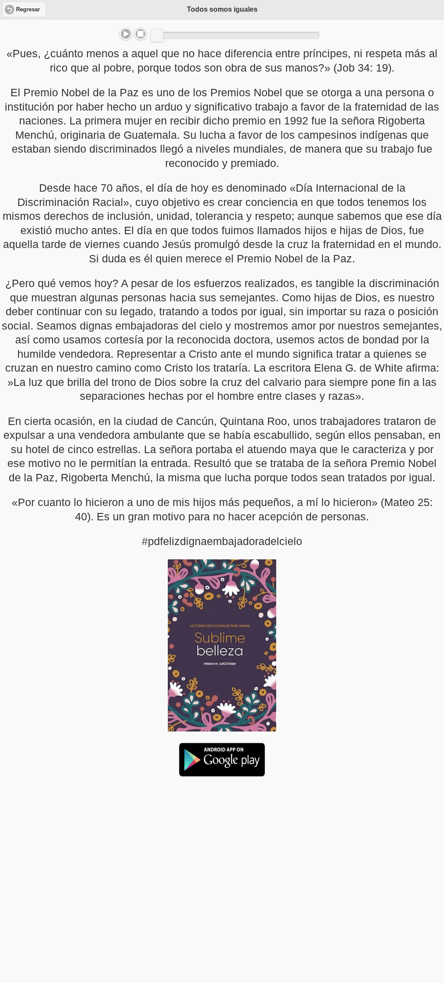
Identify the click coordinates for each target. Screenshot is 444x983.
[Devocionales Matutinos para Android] (222, 773)
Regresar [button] (28, 10)
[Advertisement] (222, 850)
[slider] (156, 35)
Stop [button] (140, 33)
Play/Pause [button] (125, 33)
